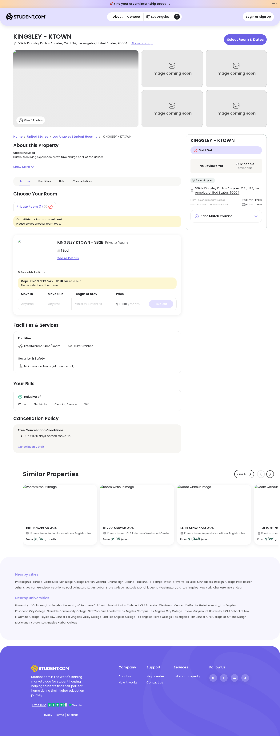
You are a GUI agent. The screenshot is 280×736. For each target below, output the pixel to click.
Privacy (47, 715)
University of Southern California (84, 605)
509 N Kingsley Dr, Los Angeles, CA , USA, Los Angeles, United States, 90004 (227, 190)
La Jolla (191, 582)
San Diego (66, 582)
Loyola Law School (53, 617)
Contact (133, 17)
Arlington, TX (81, 587)
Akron (239, 587)
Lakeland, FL (143, 582)
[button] (97, 167)
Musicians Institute (27, 622)
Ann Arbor (97, 587)
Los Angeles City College (166, 611)
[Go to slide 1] (273, 3)
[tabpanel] (97, 263)
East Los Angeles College (119, 617)
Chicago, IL (150, 587)
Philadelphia (23, 582)
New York (206, 587)
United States (37, 136)
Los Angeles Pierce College (154, 617)
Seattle (56, 587)
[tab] (34, 206)
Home (17, 136)
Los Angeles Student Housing (75, 136)
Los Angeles (190, 587)
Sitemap (72, 715)
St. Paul (67, 587)
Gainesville (51, 582)
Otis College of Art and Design (226, 617)
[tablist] (97, 206)
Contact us (154, 682)
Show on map (142, 43)
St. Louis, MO (134, 587)
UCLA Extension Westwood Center (160, 605)
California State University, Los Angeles (210, 605)
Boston (247, 582)
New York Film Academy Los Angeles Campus (118, 611)
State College (115, 587)
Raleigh (219, 582)
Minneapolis (205, 582)
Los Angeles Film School (189, 617)
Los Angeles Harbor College (59, 622)
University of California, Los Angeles (38, 605)
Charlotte (219, 587)
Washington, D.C (170, 587)
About (118, 17)
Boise (230, 587)
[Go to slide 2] (276, 3)
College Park (233, 582)
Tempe (37, 582)
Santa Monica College (122, 605)
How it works (127, 682)
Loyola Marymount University (203, 611)
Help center (155, 676)
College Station (84, 582)
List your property (187, 676)
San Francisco (40, 587)
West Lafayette (174, 582)
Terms (59, 715)
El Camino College (27, 617)
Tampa (157, 582)
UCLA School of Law (236, 611)
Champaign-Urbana (120, 582)
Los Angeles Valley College (83, 617)
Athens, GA (22, 587)
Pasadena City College (30, 611)
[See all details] (35, 250)
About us (125, 676)
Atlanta (101, 582)
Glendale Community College (66, 611)
